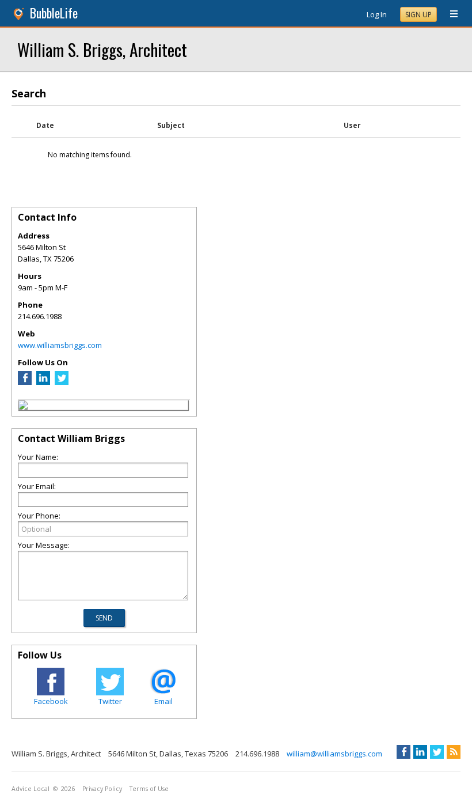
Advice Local (31, 789)
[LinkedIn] (43, 382)
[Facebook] (25, 382)
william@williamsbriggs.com (334, 753)
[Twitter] (61, 382)
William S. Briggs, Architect (102, 49)
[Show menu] (449, 14)
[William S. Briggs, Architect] (23, 407)
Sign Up (418, 15)
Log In (377, 14)
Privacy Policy (102, 789)
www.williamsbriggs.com (60, 345)
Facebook (51, 701)
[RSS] (453, 752)
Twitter (110, 701)
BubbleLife (54, 13)
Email (163, 701)
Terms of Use (149, 789)
